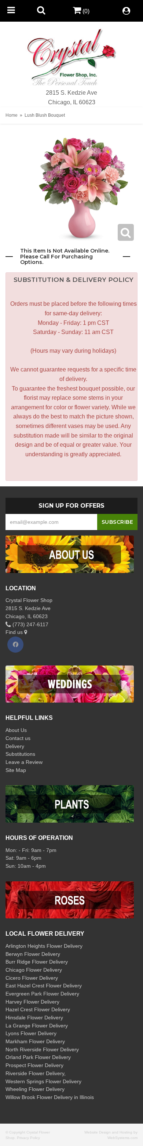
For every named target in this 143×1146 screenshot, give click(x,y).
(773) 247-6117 (29, 624)
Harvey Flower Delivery (32, 1002)
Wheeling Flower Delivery (35, 1089)
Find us (15, 632)
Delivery (15, 746)
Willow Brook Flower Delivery (39, 1097)
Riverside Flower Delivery (35, 1073)
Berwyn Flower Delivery (33, 954)
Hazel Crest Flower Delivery (38, 1009)
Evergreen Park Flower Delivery (42, 994)
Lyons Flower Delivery (31, 1033)
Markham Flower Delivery (35, 1041)
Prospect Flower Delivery (34, 1065)
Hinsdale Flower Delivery (34, 1017)
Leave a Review (24, 762)
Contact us (18, 738)
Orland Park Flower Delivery (38, 1057)
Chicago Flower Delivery (34, 970)
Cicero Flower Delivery (32, 978)
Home (12, 115)
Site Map (16, 770)
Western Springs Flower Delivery (43, 1081)
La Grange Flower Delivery (37, 1026)
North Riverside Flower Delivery (42, 1049)
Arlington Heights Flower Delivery (44, 946)
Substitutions (20, 754)
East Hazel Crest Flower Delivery (44, 986)
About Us (16, 730)
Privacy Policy (28, 1138)
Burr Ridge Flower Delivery (37, 962)
